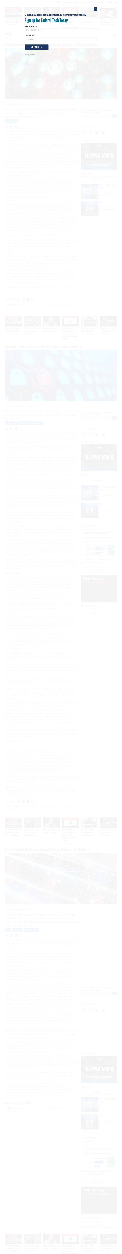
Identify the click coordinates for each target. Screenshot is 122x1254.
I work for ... (31, 35)
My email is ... (32, 26)
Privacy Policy (30, 54)
